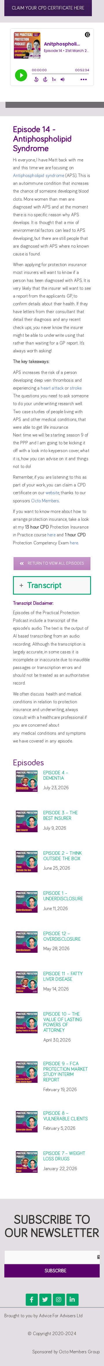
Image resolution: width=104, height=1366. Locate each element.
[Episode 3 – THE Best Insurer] (27, 821)
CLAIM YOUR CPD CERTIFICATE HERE (48, 8)
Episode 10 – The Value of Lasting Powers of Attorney (62, 1022)
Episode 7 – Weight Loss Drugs (64, 1156)
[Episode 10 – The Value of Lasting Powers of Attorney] (27, 1023)
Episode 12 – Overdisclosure (62, 936)
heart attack (52, 388)
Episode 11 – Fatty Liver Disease (63, 977)
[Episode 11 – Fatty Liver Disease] (27, 982)
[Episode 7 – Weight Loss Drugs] (27, 1162)
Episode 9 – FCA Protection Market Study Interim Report (65, 1072)
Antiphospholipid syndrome (38, 175)
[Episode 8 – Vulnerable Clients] (27, 1122)
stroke (75, 388)
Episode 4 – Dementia (56, 776)
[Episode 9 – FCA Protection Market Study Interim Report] (27, 1072)
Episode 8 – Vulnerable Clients (65, 1116)
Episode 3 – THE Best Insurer (60, 816)
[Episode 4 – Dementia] (27, 781)
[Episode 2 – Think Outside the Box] (27, 862)
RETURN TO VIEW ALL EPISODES (56, 563)
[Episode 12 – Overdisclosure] (27, 942)
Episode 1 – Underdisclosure (63, 896)
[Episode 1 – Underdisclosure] (27, 902)
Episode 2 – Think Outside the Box (62, 856)
